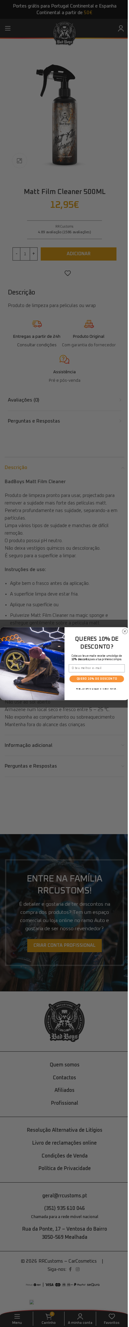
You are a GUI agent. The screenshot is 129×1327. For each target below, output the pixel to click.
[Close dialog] (124, 631)
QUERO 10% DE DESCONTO (97, 678)
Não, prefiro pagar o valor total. (96, 688)
